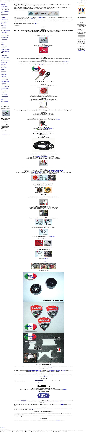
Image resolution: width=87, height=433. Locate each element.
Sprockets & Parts (5, 37)
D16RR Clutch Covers (5, 57)
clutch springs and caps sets (60, 370)
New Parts (3, 17)
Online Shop (3, 15)
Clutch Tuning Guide (5, 79)
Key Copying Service (4, 14)
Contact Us (3, 72)
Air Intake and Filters (5, 96)
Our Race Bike (3, 71)
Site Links (2, 99)
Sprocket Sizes (4, 83)
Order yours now (66, 61)
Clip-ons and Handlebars (6, 30)
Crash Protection (4, 32)
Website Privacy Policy (4, 101)
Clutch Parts (4, 27)
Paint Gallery (3, 69)
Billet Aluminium (5, 19)
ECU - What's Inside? (5, 86)
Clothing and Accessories (6, 49)
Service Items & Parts (5, 35)
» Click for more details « (6, 134)
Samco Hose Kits (4, 55)
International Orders (4, 62)
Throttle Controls (4, 39)
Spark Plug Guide (4, 94)
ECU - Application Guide (6, 84)
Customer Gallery (4, 67)
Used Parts (3, 40)
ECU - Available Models (5, 9)
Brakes (3, 44)
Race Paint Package (4, 6)
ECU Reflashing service (49, 128)
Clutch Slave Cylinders (5, 81)
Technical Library (4, 74)
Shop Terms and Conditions (5, 60)
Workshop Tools (4, 53)
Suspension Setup (4, 97)
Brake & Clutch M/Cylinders (4, 23)
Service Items (62, 404)
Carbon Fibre (4, 28)
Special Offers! (3, 64)
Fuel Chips (3, 92)
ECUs (3, 42)
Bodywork (3, 47)
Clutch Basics (4, 76)
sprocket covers (51, 370)
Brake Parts (4, 25)
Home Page (3, 4)
